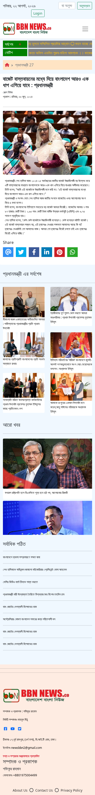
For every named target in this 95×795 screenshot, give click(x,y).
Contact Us (44, 790)
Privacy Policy (71, 790)
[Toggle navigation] (85, 29)
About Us (20, 790)
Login (37, 13)
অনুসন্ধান (84, 5)
